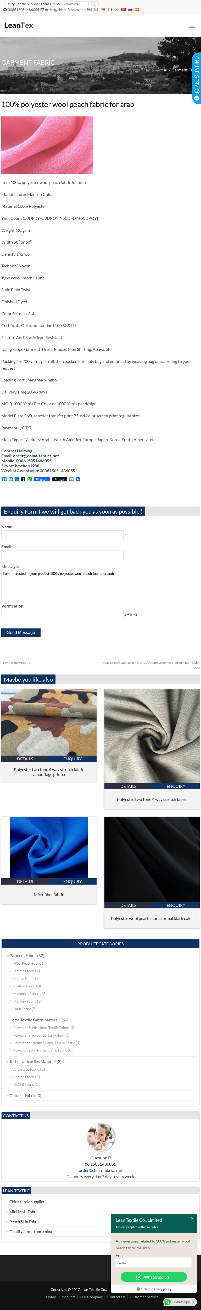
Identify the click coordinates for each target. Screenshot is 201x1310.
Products (67, 1297)
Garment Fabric (185, 69)
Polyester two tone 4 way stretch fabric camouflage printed (49, 772)
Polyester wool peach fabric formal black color (152, 918)
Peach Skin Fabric (24, 1221)
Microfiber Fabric (26, 994)
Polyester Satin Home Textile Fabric (40, 1050)
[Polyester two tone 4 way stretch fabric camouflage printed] (49, 753)
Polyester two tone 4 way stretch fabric (152, 799)
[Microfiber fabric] (49, 876)
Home (51, 1297)
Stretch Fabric (23, 971)
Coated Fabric (23, 1077)
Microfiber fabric (49, 894)
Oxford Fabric (23, 1084)
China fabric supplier (27, 1201)
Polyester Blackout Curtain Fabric (38, 1035)
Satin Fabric (22, 1009)
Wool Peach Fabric (27, 963)
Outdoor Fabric (22, 1095)
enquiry (72, 758)
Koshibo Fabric (24, 986)
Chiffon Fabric (23, 978)
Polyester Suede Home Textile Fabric (41, 1028)
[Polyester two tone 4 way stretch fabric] (152, 781)
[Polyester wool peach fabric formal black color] (152, 900)
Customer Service (144, 1297)
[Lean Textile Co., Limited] (18, 30)
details (25, 758)
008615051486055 (23, 9)
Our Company (91, 1297)
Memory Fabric (15, 663)
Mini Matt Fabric (23, 1211)
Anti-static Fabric (26, 1069)
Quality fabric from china (30, 1231)
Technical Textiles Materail (32, 1061)
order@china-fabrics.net (65, 9)
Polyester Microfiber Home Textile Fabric (44, 1043)
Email (121, 1255)
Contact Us (116, 1297)
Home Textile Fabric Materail (34, 1019)
